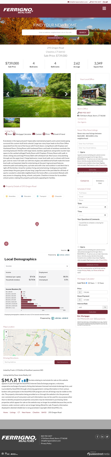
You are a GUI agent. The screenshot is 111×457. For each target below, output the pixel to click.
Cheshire (36, 412)
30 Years (91, 283)
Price (79, 288)
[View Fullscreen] (6, 339)
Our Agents (82, 122)
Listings (13, 412)
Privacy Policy (103, 165)
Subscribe (92, 170)
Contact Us (82, 119)
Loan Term (81, 283)
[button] (83, 32)
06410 (43, 412)
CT (19, 412)
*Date (79, 203)
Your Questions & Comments (88, 219)
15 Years (100, 283)
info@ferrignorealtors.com (78, 2)
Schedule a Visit (100, 182)
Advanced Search (54, 38)
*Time (79, 211)
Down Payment (83, 296)
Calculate (92, 312)
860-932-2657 (96, 2)
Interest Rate (82, 304)
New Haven (26, 412)
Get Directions (62, 362)
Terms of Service (99, 270)
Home (5, 412)
